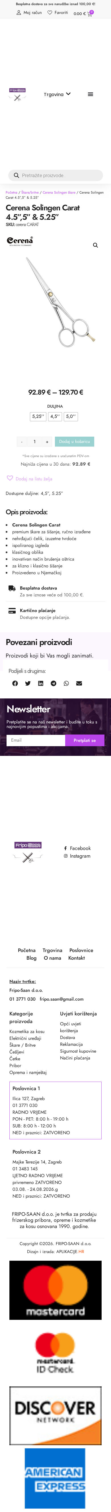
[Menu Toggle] (90, 94)
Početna (11, 192)
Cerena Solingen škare (59, 192)
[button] (96, 245)
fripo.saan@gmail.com (62, 999)
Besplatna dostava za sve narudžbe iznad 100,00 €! (55, 4)
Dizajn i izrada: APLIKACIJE (55, 1251)
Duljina (55, 406)
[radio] (38, 416)
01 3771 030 (22, 999)
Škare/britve (30, 192)
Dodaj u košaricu (74, 441)
